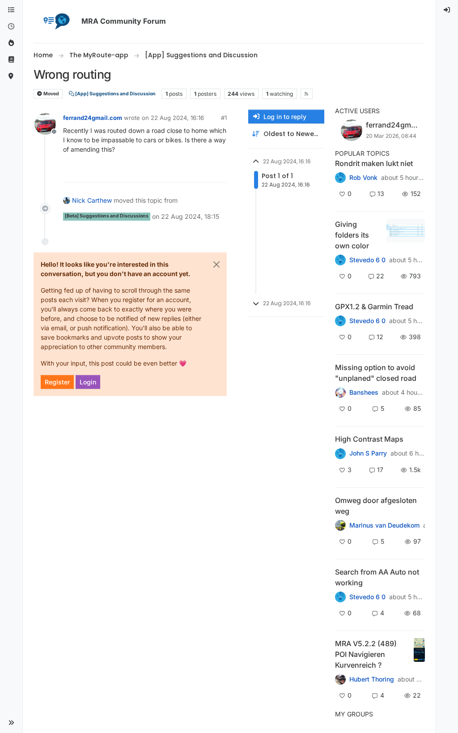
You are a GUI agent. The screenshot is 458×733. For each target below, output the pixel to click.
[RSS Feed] (307, 93)
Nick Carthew (92, 200)
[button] (11, 722)
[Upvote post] (187, 172)
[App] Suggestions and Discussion (115, 94)
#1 (224, 117)
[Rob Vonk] (340, 177)
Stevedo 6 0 (367, 260)
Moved (50, 94)
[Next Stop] (340, 453)
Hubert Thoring (371, 679)
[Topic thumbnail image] (405, 235)
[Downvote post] (219, 172)
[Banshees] (340, 392)
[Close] (216, 264)
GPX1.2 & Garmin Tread (374, 306)
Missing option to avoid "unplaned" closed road (375, 373)
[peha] (340, 597)
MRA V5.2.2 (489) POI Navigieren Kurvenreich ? (366, 654)
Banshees (363, 392)
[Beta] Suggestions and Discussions (106, 216)
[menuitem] (447, 10)
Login (88, 382)
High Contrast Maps (369, 439)
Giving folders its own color (352, 235)
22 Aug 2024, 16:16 (177, 117)
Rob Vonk (363, 178)
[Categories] (11, 10)
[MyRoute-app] (11, 76)
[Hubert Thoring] (340, 679)
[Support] (11, 59)
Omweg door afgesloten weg (376, 506)
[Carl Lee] (340, 320)
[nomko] (340, 260)
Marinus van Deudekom (384, 525)
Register (57, 382)
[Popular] (11, 43)
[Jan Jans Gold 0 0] (340, 525)
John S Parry (368, 453)
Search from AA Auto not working (377, 577)
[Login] (447, 10)
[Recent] (11, 26)
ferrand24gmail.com (92, 117)
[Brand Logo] (56, 21)
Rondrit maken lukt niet (374, 163)
